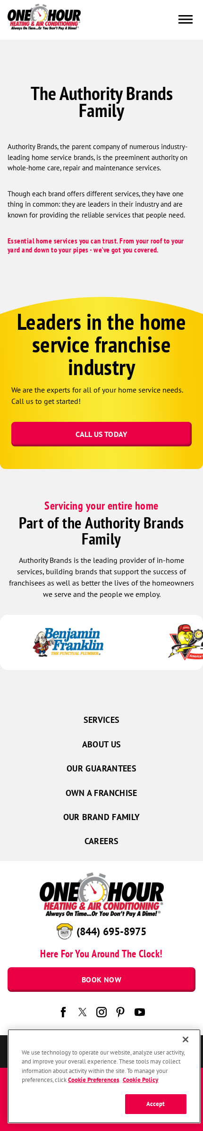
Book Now (101, 979)
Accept (155, 1104)
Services (102, 719)
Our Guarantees (101, 768)
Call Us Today (101, 434)
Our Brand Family (101, 817)
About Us (101, 744)
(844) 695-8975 (111, 931)
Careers (102, 841)
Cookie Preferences (93, 1080)
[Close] (185, 1039)
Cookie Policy (140, 1080)
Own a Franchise (101, 793)
